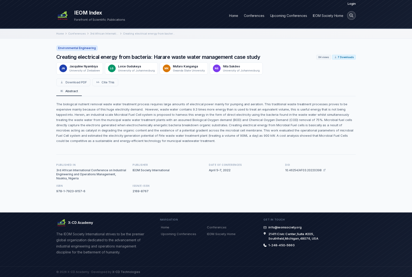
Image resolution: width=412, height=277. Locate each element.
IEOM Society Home (328, 16)
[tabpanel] (206, 122)
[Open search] (351, 15)
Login (352, 3)
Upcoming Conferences (288, 16)
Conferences (254, 16)
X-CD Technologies (126, 272)
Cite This (108, 82)
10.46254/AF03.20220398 (303, 170)
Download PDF (76, 82)
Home (233, 16)
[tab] (69, 91)
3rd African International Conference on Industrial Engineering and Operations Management (104, 33)
